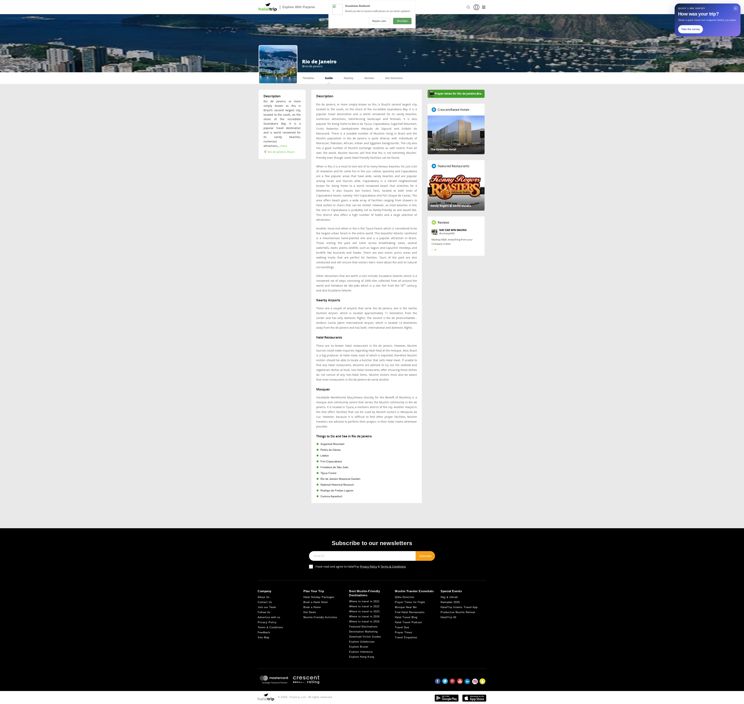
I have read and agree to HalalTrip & (360, 566)
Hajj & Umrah (449, 597)
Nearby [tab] (348, 78)
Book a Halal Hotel (315, 602)
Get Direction (394, 78)
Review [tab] (369, 78)
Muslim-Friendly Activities (320, 617)
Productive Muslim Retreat (458, 612)
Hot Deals (309, 612)
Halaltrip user (448, 230)
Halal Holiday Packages (318, 597)
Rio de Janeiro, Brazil (280, 152)
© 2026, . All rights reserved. (305, 697)
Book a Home (312, 607)
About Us (264, 597)
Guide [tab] (329, 78)
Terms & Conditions (393, 566)
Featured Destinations (363, 626)
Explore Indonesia (361, 651)
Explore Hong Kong (361, 656)
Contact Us (265, 602)
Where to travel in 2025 (364, 621)
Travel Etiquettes (406, 637)
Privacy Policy (368, 566)
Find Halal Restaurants (410, 612)
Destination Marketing (363, 631)
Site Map (263, 637)
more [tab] (283, 146)
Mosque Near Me (406, 607)
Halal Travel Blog (406, 617)
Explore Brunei (358, 646)
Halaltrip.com (298, 697)
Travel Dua (402, 627)
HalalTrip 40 (448, 617)
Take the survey (690, 29)
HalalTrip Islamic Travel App (459, 607)
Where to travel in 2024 (364, 616)
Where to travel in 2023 (364, 611)
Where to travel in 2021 (364, 601)
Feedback (264, 632)
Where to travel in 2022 (364, 606)
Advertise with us (269, 617)
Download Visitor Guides (365, 636)
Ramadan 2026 (450, 602)
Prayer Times (403, 632)
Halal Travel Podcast (408, 622)
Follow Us (264, 612)
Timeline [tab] (308, 78)
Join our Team (267, 607)
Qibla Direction (404, 597)
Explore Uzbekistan (362, 641)
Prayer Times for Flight (410, 602)
